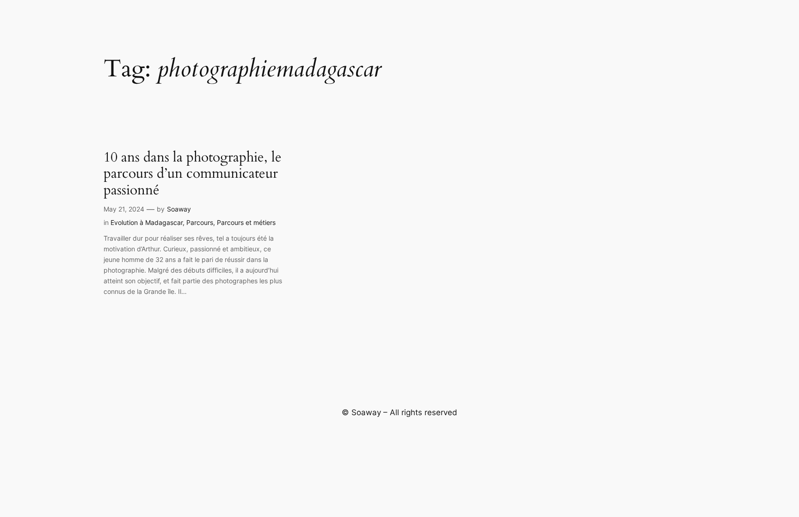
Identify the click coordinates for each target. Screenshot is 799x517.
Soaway (179, 209)
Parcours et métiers (246, 222)
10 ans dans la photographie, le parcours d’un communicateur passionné (193, 174)
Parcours (199, 222)
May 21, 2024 (124, 209)
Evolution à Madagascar (147, 222)
